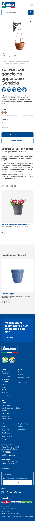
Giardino (11, 62)
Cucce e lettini (6, 405)
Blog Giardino (22, 429)
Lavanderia (5, 376)
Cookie (8, 516)
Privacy (26, 478)
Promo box (5, 392)
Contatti (4, 439)
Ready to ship (6, 395)
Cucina (4, 384)
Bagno (3, 387)
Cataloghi (5, 430)
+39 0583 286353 (7, 452)
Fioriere (20, 374)
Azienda (4, 424)
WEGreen (4, 427)
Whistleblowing (29, 516)
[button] (30, 22)
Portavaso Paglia (7, 294)
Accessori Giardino (24, 377)
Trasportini (5, 413)
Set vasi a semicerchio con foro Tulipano (15, 225)
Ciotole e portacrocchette (10, 408)
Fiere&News (5, 433)
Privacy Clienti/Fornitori (18, 516)
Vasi (17, 62)
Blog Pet (20, 426)
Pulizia (3, 390)
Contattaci (9, 337)
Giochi (3, 403)
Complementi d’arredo (6, 373)
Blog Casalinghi (23, 424)
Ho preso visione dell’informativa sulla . (16, 478)
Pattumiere (5, 379)
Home (3, 62)
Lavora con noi (6, 436)
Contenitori (5, 382)
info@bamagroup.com (9, 455)
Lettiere (4, 411)
